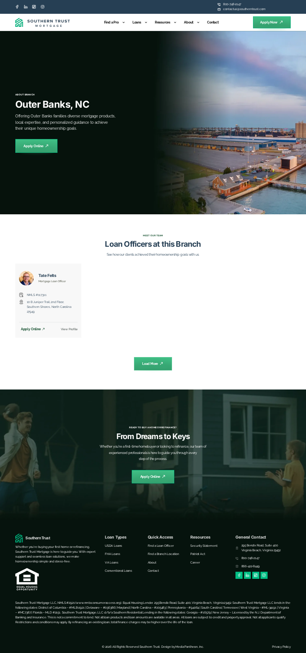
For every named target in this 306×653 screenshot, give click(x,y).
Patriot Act (197, 554)
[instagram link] (42, 7)
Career (195, 562)
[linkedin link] (26, 7)
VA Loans (111, 562)
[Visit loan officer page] (26, 278)
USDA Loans (113, 546)
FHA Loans (112, 554)
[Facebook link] (17, 7)
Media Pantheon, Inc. (189, 647)
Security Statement (203, 546)
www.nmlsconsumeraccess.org (98, 603)
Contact (213, 22)
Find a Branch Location (163, 554)
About (188, 22)
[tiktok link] (34, 7)
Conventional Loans (118, 570)
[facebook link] (239, 575)
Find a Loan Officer (161, 546)
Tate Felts (47, 275)
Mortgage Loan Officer (52, 281)
